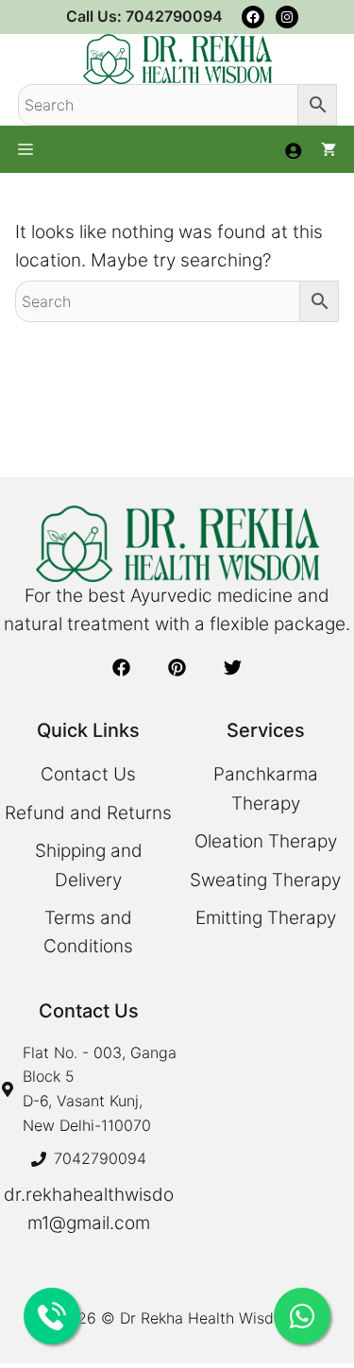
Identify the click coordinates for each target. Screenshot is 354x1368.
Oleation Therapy (265, 841)
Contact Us (88, 774)
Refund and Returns (88, 813)
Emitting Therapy (265, 918)
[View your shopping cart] (329, 149)
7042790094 (100, 1158)
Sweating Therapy (265, 880)
